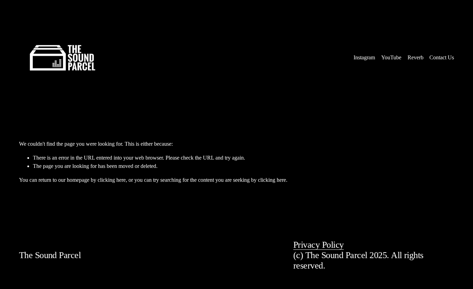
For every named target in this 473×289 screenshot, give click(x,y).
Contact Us (441, 57)
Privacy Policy (318, 245)
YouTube (391, 57)
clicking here (112, 180)
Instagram (364, 57)
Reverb (415, 57)
